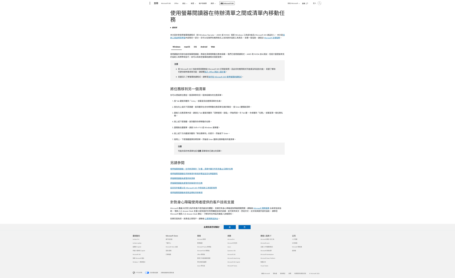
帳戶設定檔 (169, 239)
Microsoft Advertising (234, 258)
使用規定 (282, 273)
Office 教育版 (201, 254)
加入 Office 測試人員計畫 (215, 72)
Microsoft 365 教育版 (203, 250)
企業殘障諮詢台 (211, 218)
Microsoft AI (231, 239)
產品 (183, 3)
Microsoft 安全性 (232, 243)
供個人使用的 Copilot (139, 250)
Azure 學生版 (201, 266)
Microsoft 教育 (201, 239)
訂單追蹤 (168, 254)
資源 (212, 3)
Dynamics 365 (232, 250)
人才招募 (294, 239)
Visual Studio (264, 266)
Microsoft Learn (265, 243)
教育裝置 (199, 243)
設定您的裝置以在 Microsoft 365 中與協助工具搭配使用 (193, 188)
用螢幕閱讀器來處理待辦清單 (182, 178)
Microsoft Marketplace (267, 254)
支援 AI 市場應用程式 (267, 247)
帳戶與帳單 (203, 3)
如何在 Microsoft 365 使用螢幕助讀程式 (225, 77)
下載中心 (168, 243)
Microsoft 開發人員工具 (267, 239)
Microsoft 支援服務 (272, 37)
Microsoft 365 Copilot (234, 262)
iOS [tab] (195, 46)
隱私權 (275, 273)
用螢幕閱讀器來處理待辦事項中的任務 (186, 183)
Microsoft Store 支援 (172, 247)
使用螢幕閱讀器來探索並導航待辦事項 (186, 192)
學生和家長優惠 (201, 262)
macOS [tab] (187, 46)
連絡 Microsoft (265, 273)
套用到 (174, 27)
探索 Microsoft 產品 (138, 258)
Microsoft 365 (166, 3)
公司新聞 (294, 243)
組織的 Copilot (137, 247)
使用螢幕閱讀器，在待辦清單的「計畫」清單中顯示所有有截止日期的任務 (201, 169)
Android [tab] (204, 46)
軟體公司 (263, 262)
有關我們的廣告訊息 (300, 273)
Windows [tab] (176, 46)
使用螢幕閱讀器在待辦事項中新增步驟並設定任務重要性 (194, 173)
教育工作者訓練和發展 (203, 258)
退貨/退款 (168, 250)
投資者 (294, 250)
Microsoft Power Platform (268, 258)
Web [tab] (213, 46)
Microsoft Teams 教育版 (204, 247)
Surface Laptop (137, 243)
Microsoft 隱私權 (297, 247)
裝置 (192, 3)
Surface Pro (136, 239)
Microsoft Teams (232, 266)
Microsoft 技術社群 (266, 250)
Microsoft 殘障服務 (261, 208)
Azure (229, 247)
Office (176, 3)
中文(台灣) (139, 272)
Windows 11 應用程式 (139, 262)
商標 (290, 273)
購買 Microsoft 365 (227, 3)
